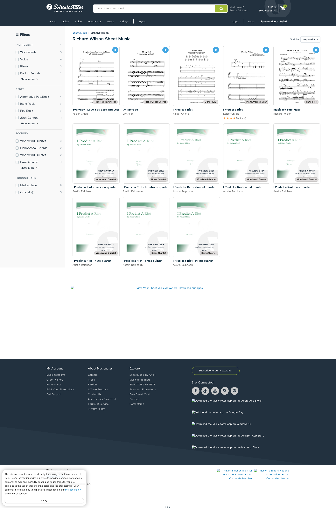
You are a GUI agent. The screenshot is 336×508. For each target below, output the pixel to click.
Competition (137, 404)
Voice (78, 21)
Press (91, 379)
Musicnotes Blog (140, 379)
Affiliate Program (98, 389)
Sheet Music (80, 32)
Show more (28, 79)
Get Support (53, 394)
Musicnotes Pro (238, 7)
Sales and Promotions (143, 389)
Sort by (294, 39)
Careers (93, 375)
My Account (266, 10)
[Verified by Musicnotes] (33, 192)
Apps (235, 21)
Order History (54, 379)
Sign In (272, 6)
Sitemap (134, 399)
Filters (23, 35)
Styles (142, 21)
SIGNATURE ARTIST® (142, 384)
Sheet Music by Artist (142, 375)
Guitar (65, 21)
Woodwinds (95, 21)
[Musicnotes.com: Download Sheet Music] (64, 8)
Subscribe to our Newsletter (216, 370)
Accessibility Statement (102, 399)
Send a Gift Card (238, 10)
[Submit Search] (221, 8)
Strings (124, 21)
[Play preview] (115, 50)
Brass (110, 21)
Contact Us (94, 394)
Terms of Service (98, 404)
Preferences (53, 384)
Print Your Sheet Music (60, 389)
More (252, 23)
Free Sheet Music (140, 394)
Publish (92, 384)
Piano (52, 21)
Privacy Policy (96, 409)
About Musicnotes (100, 368)
